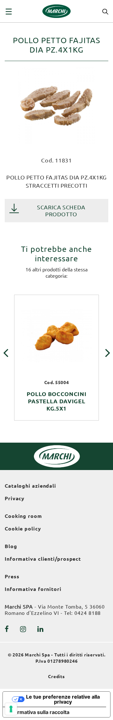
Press (12, 576)
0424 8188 (87, 613)
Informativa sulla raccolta (38, 712)
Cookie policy (23, 528)
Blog (11, 546)
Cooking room (23, 516)
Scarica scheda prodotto (61, 210)
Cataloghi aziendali (30, 486)
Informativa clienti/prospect (43, 559)
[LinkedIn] (40, 629)
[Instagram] (23, 629)
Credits (56, 676)
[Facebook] (7, 629)
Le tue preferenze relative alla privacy (63, 699)
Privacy (14, 498)
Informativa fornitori (33, 589)
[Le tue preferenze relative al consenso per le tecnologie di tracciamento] (11, 709)
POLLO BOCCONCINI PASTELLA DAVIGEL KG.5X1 (57, 401)
